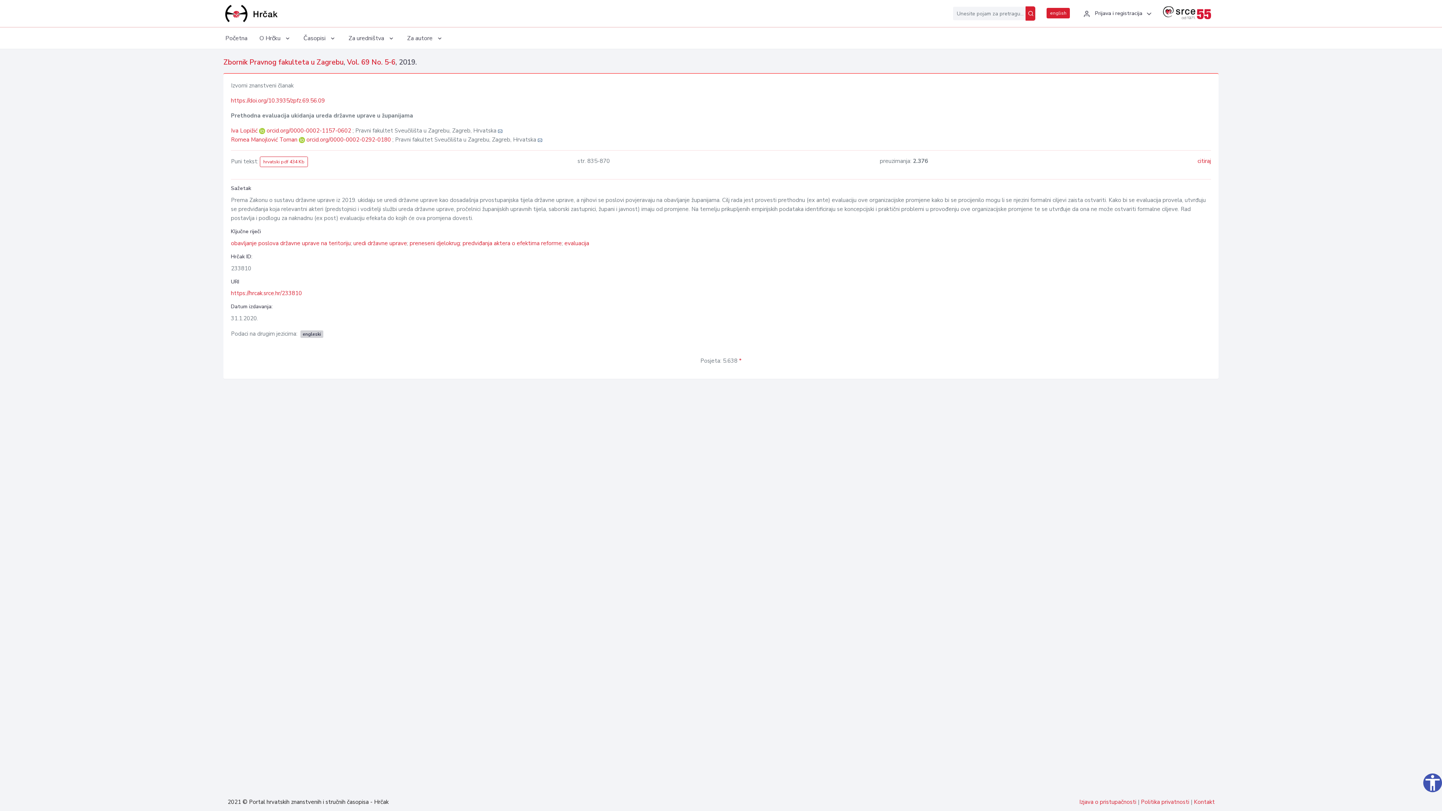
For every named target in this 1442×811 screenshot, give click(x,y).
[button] (1116, 14)
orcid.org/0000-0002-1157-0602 (309, 130)
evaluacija (576, 243)
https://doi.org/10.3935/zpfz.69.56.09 (278, 100)
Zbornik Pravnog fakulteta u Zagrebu (283, 62)
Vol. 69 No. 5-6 (371, 62)
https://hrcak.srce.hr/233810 (266, 293)
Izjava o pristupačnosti (1107, 802)
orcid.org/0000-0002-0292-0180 (348, 139)
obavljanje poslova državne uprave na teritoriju (291, 243)
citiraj (1204, 161)
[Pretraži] (1030, 13)
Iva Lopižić (245, 130)
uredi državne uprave (380, 243)
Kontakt (1204, 802)
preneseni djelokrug (435, 243)
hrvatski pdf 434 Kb (284, 162)
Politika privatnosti (1165, 802)
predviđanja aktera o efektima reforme (512, 243)
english (1058, 13)
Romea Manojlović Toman (265, 139)
